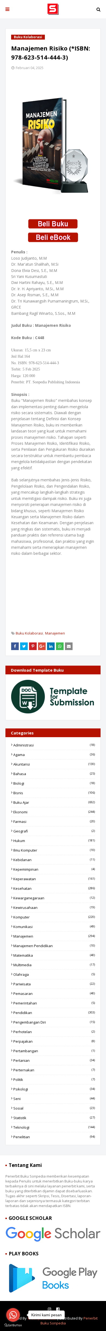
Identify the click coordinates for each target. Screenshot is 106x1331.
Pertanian (54, 1060)
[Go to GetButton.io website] (13, 1325)
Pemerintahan (54, 1003)
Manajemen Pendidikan (54, 945)
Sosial (54, 1108)
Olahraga (54, 974)
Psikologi (54, 1089)
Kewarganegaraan (54, 898)
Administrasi (54, 745)
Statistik (54, 1117)
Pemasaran (54, 993)
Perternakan (54, 1070)
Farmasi (54, 821)
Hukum (54, 840)
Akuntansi (54, 764)
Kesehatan (54, 888)
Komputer (54, 917)
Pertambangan (54, 1050)
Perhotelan (54, 1031)
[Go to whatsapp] (13, 1315)
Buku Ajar (54, 802)
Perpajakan (54, 1041)
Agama (54, 754)
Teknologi (54, 1127)
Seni (54, 1098)
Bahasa (54, 773)
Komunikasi (54, 926)
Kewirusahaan (54, 907)
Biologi (54, 783)
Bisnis (54, 792)
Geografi (54, 831)
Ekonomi (54, 812)
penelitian (54, 1136)
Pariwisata (54, 984)
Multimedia (54, 964)
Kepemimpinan (54, 869)
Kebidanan (54, 859)
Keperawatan (54, 878)
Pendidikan (54, 1012)
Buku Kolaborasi (29, 633)
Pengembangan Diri (54, 1022)
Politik (54, 1079)
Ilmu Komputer (54, 850)
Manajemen (55, 633)
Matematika (54, 955)
